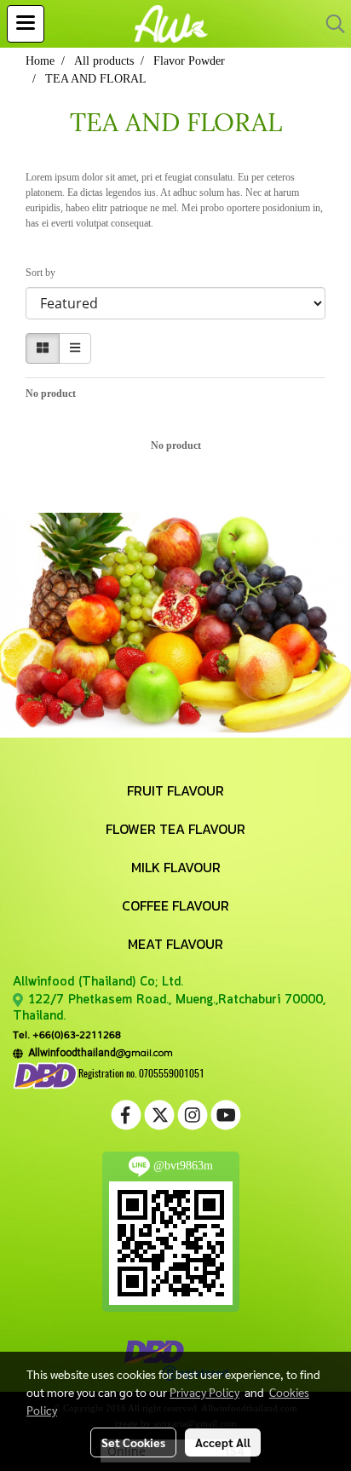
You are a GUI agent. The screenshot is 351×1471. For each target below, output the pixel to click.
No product (51, 393)
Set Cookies (133, 1442)
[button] (330, 23)
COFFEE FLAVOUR (175, 905)
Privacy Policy (204, 1391)
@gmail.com (98, 1052)
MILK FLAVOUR (176, 867)
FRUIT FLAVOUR (175, 790)
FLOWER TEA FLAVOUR (175, 829)
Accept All (222, 1442)
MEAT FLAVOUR (175, 944)
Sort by (44, 273)
